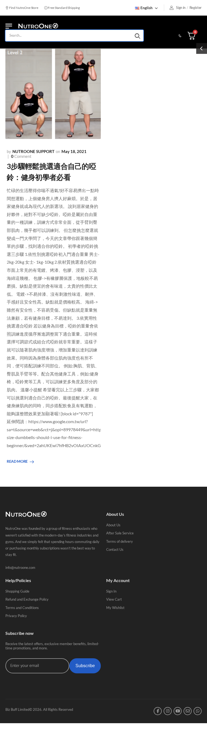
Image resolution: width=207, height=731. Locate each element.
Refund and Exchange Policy (27, 599)
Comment (21, 156)
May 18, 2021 (74, 151)
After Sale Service (120, 533)
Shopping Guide (17, 591)
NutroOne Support (33, 151)
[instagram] (168, 711)
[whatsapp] (198, 711)
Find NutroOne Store (23, 8)
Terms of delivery (119, 541)
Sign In (111, 591)
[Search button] (137, 35)
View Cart (114, 599)
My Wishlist (115, 607)
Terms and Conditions (22, 607)
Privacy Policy (16, 616)
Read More (17, 461)
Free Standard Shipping (63, 8)
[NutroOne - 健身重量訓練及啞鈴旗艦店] (38, 26)
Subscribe (85, 665)
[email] (188, 711)
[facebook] (158, 711)
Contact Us (114, 549)
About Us (113, 525)
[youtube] (178, 711)
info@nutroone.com (20, 567)
